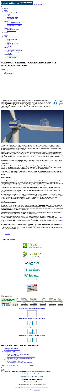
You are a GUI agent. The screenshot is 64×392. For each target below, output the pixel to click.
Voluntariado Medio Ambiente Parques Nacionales (19, 358)
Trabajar (6, 21)
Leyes (5, 10)
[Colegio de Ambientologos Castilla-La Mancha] (32, 275)
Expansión (7, 234)
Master (8, 14)
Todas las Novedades (31, 371)
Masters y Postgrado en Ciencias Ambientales (18, 354)
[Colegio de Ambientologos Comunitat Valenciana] (32, 262)
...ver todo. (9, 19)
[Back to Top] (1, 367)
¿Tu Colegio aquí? (32, 279)
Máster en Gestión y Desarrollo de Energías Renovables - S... (32, 318)
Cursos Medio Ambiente (13, 355)
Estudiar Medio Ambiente (10, 351)
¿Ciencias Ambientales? (13, 29)
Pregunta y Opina (8, 28)
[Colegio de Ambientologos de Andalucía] (32, 246)
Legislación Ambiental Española (12, 350)
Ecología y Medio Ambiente (11, 348)
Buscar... (3, 365)
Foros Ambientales (11, 31)
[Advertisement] (32, 88)
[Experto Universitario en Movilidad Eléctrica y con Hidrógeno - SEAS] (32, 342)
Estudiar (6, 11)
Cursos (8, 15)
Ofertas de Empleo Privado (13, 22)
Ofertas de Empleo (46, 371)
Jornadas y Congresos (12, 17)
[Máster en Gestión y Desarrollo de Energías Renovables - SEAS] (32, 324)
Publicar (6, 32)
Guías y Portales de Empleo (14, 25)
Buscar (31, 365)
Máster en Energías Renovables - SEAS (32, 327)
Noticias (6, 8)
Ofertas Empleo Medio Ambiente (15, 361)
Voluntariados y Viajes (12, 18)
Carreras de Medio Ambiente (14, 352)
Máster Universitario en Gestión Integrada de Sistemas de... (32, 308)
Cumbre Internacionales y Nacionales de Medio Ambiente (21, 357)
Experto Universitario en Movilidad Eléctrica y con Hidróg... (32, 335)
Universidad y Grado (12, 12)
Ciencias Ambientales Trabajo (11, 359)
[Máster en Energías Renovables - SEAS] (32, 333)
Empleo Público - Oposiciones (14, 24)
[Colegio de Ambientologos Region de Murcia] (32, 269)
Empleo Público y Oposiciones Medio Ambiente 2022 (20, 362)
